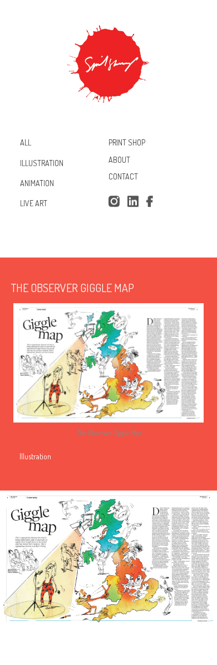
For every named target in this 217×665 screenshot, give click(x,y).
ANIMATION (37, 183)
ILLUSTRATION (41, 162)
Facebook (151, 202)
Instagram (113, 202)
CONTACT (123, 177)
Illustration (35, 456)
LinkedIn (133, 202)
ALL (25, 142)
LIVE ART (33, 203)
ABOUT (119, 159)
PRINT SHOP (126, 142)
